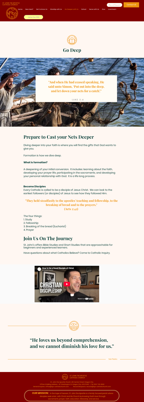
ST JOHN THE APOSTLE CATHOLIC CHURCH (11, 4)
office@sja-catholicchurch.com (57, 386)
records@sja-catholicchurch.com (98, 386)
